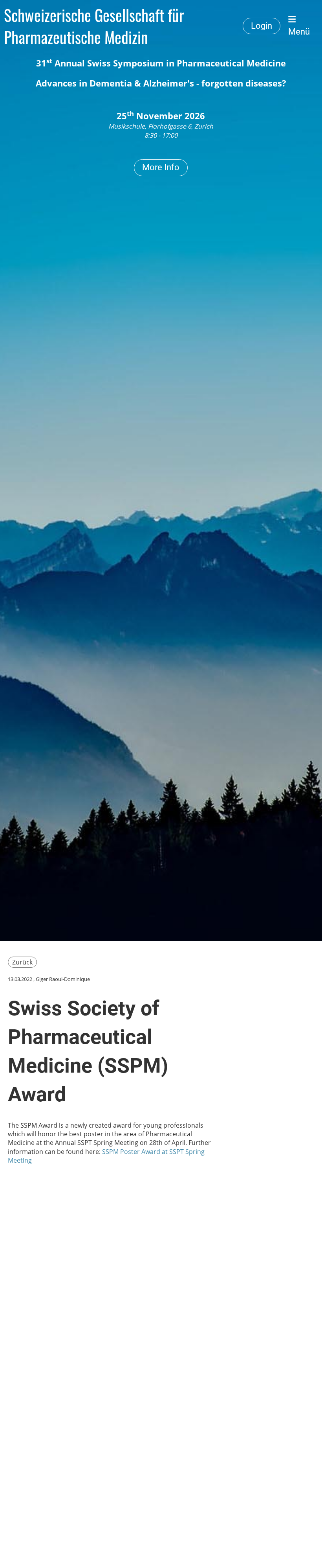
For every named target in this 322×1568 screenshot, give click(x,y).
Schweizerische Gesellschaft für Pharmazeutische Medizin (94, 26)
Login (261, 26)
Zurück (22, 962)
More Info (160, 167)
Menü (299, 32)
